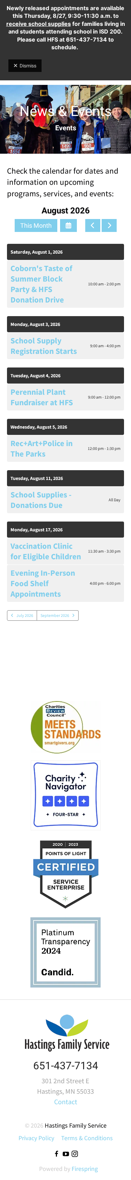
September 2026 (55, 615)
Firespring (85, 1169)
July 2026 (24, 615)
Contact (65, 1101)
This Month (36, 225)
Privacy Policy (36, 1138)
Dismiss (28, 65)
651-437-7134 (65, 1065)
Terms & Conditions (87, 1138)
